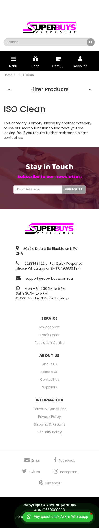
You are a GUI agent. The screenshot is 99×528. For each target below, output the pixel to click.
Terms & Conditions (49, 408)
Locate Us (49, 371)
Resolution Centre (50, 342)
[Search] (91, 42)
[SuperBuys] (49, 26)
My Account (49, 327)
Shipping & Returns (49, 424)
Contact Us (49, 379)
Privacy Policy (49, 416)
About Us (49, 364)
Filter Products (49, 89)
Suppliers (49, 387)
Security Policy (49, 432)
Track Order (50, 334)
